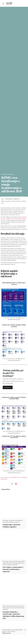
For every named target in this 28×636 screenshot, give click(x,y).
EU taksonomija (14, 563)
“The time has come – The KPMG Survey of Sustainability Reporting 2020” (14, 218)
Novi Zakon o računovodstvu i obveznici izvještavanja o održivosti (13, 569)
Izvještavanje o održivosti (13, 522)
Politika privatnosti (6, 633)
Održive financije (6, 563)
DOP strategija (18, 520)
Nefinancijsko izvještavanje (7, 174)
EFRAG (23, 561)
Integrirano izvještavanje (12, 564)
